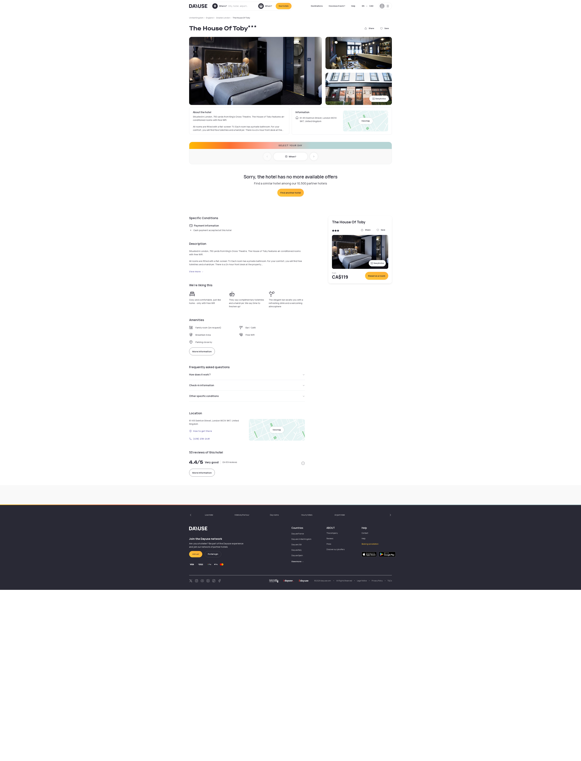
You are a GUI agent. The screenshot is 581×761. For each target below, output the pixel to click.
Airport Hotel (340, 515)
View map (365, 121)
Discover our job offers (336, 549)
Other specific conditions (204, 396)
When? (292, 156)
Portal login (213, 554)
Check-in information (201, 385)
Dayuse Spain (297, 555)
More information (202, 351)
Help (353, 6)
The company (332, 533)
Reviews (330, 538)
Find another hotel (290, 192)
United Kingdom (196, 17)
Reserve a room (376, 275)
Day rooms (274, 515)
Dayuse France (297, 533)
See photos (380, 98)
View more (195, 271)
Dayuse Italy (296, 550)
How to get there (202, 431)
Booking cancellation (370, 544)
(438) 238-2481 (201, 438)
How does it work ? (337, 6)
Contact (365, 533)
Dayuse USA (296, 544)
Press (329, 544)
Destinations (317, 6)
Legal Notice (362, 580)
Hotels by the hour (242, 515)
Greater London (223, 17)
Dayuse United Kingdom (301, 539)
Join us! (195, 554)
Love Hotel (209, 515)
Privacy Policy (377, 580)
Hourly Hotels (306, 515)
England (209, 17)
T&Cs (389, 580)
